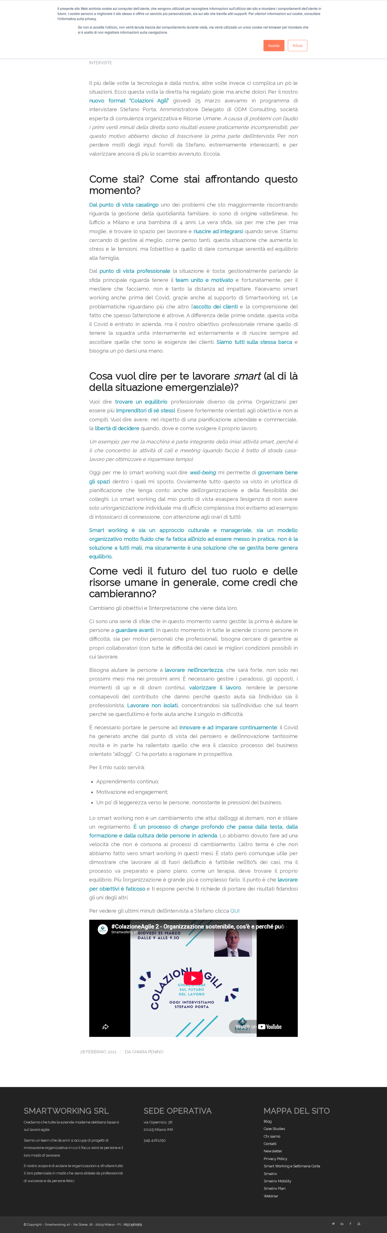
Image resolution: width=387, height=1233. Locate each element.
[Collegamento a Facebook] (350, 1224)
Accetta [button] (274, 45)
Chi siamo (272, 1136)
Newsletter (273, 1151)
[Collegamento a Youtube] (359, 1224)
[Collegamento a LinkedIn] (342, 1224)
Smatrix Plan (275, 1188)
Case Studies (274, 1129)
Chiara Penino (147, 1051)
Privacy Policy (275, 1159)
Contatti (270, 1144)
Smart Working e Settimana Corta (292, 1166)
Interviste (100, 62)
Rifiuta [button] (298, 45)
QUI (235, 911)
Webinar (271, 1196)
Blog (268, 1121)
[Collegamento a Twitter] (333, 1224)
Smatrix (270, 1174)
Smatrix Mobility (277, 1181)
